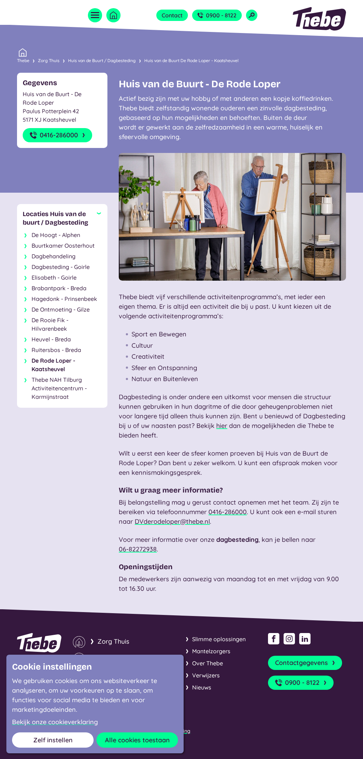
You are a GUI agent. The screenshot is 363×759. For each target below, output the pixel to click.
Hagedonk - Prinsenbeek (64, 298)
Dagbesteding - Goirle (61, 266)
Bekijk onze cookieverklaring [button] (55, 722)
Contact (172, 15)
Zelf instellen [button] (53, 740)
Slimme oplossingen (219, 639)
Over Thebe (207, 663)
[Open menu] (95, 15)
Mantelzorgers (211, 651)
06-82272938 (138, 549)
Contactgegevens (301, 663)
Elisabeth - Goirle (54, 277)
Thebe (23, 60)
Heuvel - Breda (51, 339)
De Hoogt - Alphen (56, 234)
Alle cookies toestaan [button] (137, 740)
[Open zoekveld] (251, 15)
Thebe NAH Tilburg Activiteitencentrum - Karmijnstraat (59, 388)
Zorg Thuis (49, 60)
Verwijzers (206, 675)
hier (221, 426)
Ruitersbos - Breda (56, 349)
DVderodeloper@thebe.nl (172, 521)
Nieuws (201, 687)
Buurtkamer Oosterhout (63, 245)
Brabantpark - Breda (59, 288)
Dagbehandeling (54, 256)
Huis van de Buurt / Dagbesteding (102, 60)
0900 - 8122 (221, 15)
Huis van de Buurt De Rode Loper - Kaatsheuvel (191, 60)
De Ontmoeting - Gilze (61, 309)
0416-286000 (59, 135)
